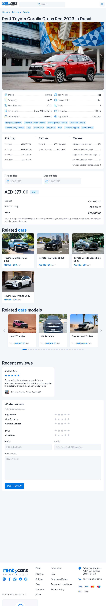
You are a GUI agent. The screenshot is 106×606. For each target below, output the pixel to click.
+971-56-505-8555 (92, 579)
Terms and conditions (61, 584)
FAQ (53, 574)
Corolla (26, 12)
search (44, 4)
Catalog (39, 579)
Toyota (15, 12)
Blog (38, 584)
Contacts (40, 589)
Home (5, 12)
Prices (38, 594)
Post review (14, 486)
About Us (40, 574)
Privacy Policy (58, 589)
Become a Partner (59, 579)
